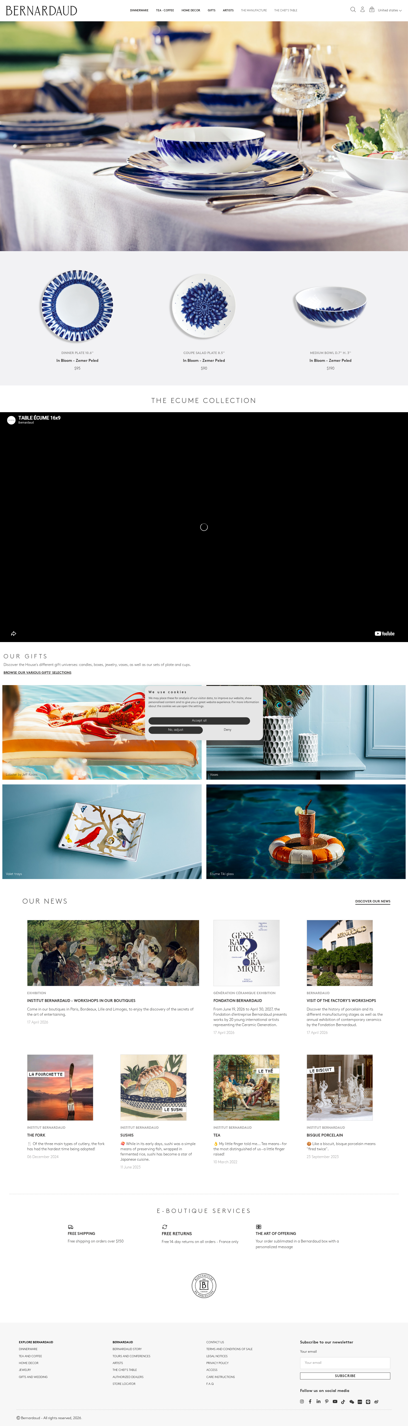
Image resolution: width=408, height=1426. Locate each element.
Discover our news (372, 901)
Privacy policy (217, 1363)
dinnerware (28, 1349)
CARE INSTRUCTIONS (220, 1377)
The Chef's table (285, 10)
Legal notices (217, 1356)
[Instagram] (302, 1401)
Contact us (215, 1342)
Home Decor (191, 10)
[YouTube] (335, 1401)
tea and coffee (30, 1356)
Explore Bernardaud (36, 1342)
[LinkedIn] (318, 1401)
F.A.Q (210, 1384)
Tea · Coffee (165, 10)
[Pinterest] (327, 1401)
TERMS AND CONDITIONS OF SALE (229, 1349)
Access (211, 1370)
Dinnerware (139, 10)
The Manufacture (254, 10)
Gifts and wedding (33, 1377)
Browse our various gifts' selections (37, 673)
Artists (228, 10)
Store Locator (124, 1384)
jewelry (25, 1370)
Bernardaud (123, 1342)
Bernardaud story (127, 1349)
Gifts (211, 10)
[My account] (363, 9)
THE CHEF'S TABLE (125, 1370)
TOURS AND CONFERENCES (131, 1356)
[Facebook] (310, 1401)
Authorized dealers (128, 1377)
